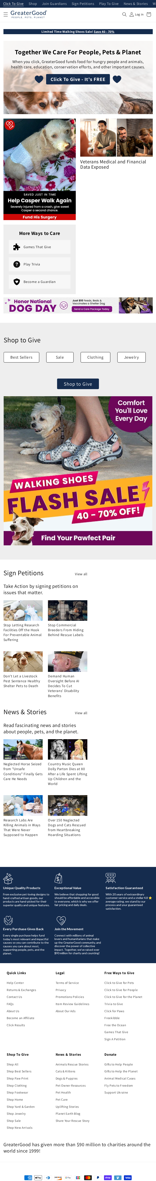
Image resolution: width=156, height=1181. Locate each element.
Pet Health (63, 1092)
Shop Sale (14, 1121)
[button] (5, 14)
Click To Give (13, 4)
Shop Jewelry (16, 1113)
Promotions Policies (70, 997)
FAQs (10, 1004)
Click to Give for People (121, 990)
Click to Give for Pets (119, 983)
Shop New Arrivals (19, 1127)
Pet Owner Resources (71, 1085)
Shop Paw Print (17, 1078)
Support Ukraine (116, 1092)
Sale (60, 357)
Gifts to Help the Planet (121, 1071)
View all (81, 574)
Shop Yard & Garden (21, 1107)
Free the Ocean (115, 1025)
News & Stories (136, 4)
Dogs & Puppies (67, 1078)
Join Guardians (54, 4)
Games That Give (116, 1032)
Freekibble (112, 1018)
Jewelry (131, 357)
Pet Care (62, 1099)
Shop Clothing (17, 1085)
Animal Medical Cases (119, 1078)
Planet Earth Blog (68, 1113)
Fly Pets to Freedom (118, 1085)
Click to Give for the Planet (123, 997)
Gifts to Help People (118, 1064)
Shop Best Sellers (19, 1071)
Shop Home (15, 1099)
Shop (33, 4)
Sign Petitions (83, 4)
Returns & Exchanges (21, 990)
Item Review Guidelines (72, 1004)
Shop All (12, 1064)
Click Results (16, 1025)
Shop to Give (78, 384)
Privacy (61, 990)
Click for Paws (114, 1011)
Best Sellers (21, 357)
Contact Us (14, 997)
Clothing (95, 357)
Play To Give (109, 4)
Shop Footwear (17, 1092)
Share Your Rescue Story (73, 1121)
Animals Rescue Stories (72, 1064)
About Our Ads (66, 1011)
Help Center (15, 983)
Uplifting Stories (67, 1107)
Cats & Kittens (65, 1071)
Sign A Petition (114, 1039)
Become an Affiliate (21, 1018)
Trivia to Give (113, 1004)
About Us (13, 1011)
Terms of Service (67, 983)
